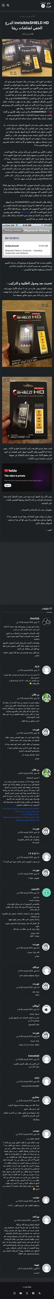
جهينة (36, 1264)
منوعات (22, 16)
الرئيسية (29, 16)
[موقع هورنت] (46, 5)
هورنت (36, 729)
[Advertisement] (27, 573)
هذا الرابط (25, 212)
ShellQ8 (34, 618)
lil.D (37, 666)
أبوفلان (36, 1005)
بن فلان (35, 694)
